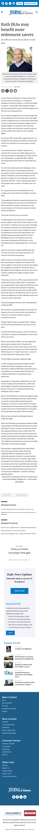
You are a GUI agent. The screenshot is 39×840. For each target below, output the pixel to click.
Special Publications (8, 730)
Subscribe (19, 591)
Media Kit (5, 755)
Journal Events (7, 771)
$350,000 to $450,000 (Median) (19, 619)
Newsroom (5, 727)
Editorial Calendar (8, 744)
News (3, 700)
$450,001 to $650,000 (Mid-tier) (19, 622)
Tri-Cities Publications (9, 776)
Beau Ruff (17, 87)
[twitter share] (7, 91)
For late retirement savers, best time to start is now (17, 509)
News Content (9, 697)
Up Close (5, 706)
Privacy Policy (7, 774)
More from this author (18, 560)
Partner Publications (9, 733)
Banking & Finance (21, 495)
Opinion (4, 711)
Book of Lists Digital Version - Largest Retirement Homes (18, 534)
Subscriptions (6, 752)
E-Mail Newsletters (8, 725)
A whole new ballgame (23, 649)
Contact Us (5, 768)
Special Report (6, 495)
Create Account (30, 3)
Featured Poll (13, 603)
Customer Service (11, 740)
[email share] (15, 91)
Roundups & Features (9, 709)
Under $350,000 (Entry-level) (18, 616)
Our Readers (6, 746)
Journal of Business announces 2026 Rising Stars (23, 675)
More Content (9, 718)
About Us (5, 765)
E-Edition (5, 722)
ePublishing (31, 829)
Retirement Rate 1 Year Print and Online (13, 531)
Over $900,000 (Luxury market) (19, 627)
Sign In (19, 3)
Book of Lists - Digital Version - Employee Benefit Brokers (19, 527)
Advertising (6, 749)
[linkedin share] (3, 91)
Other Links (8, 762)
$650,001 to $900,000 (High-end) (20, 625)
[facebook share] (11, 91)
